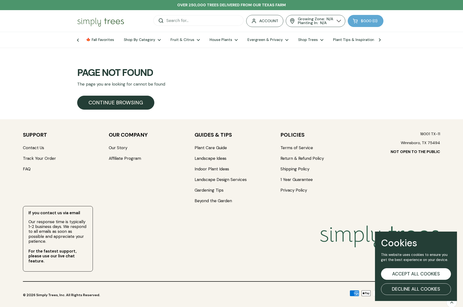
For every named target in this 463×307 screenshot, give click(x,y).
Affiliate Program (125, 158)
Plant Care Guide (211, 147)
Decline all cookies (416, 289)
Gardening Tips (209, 190)
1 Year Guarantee (297, 179)
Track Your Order (39, 158)
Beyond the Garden (213, 200)
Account (268, 20)
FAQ (27, 169)
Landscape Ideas (210, 158)
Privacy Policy (293, 190)
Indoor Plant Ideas (212, 169)
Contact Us (33, 147)
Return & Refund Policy (302, 158)
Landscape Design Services (221, 179)
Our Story (118, 147)
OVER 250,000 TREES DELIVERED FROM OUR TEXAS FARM (231, 4)
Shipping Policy (294, 169)
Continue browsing (116, 102)
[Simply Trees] (100, 21)
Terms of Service (296, 147)
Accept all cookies (416, 274)
